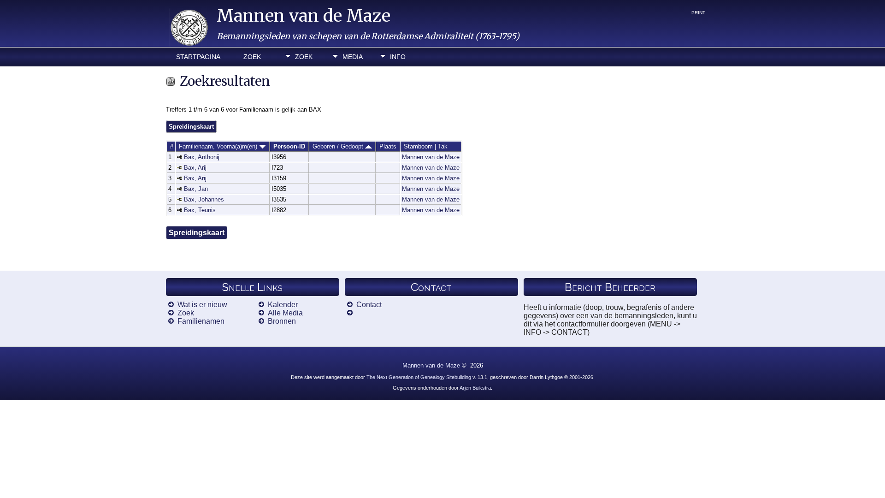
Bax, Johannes (204, 199)
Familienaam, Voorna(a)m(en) (219, 146)
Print (698, 12)
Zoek (252, 56)
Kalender (283, 304)
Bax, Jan (196, 188)
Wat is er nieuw (202, 304)
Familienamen (200, 321)
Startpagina (198, 56)
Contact (369, 304)
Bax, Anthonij (201, 157)
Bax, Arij (195, 167)
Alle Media (285, 313)
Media (352, 56)
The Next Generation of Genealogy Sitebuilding (418, 377)
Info (398, 56)
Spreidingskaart (191, 126)
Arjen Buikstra (475, 388)
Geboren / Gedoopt (339, 146)
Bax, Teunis (200, 210)
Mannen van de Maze (303, 16)
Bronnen (282, 321)
